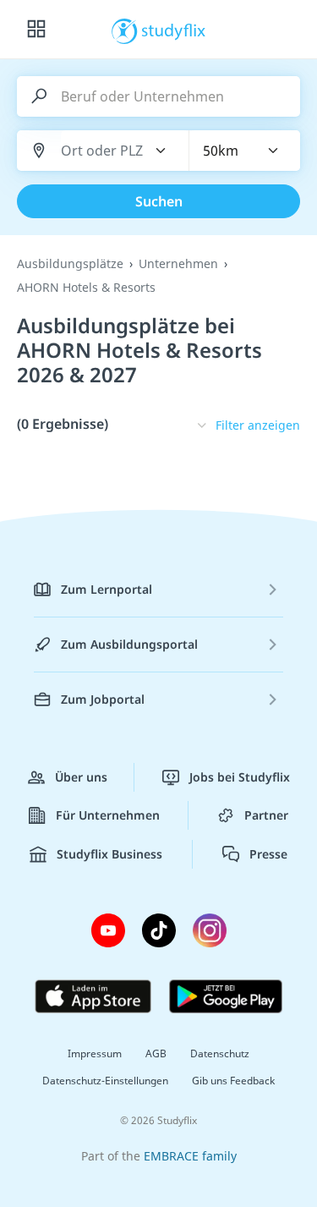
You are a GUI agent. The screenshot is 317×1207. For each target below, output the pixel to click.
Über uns (81, 777)
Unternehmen (178, 263)
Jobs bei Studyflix (239, 777)
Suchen (159, 201)
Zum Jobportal (103, 699)
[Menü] (36, 30)
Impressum (95, 1053)
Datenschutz (219, 1053)
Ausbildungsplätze (70, 263)
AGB (156, 1053)
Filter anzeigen (258, 425)
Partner (266, 815)
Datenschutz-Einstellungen (105, 1080)
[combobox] (102, 151)
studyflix (173, 30)
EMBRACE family (190, 1156)
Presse (268, 854)
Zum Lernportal (106, 589)
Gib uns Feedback (233, 1080)
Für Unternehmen (108, 815)
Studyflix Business (109, 854)
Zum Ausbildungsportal (129, 644)
